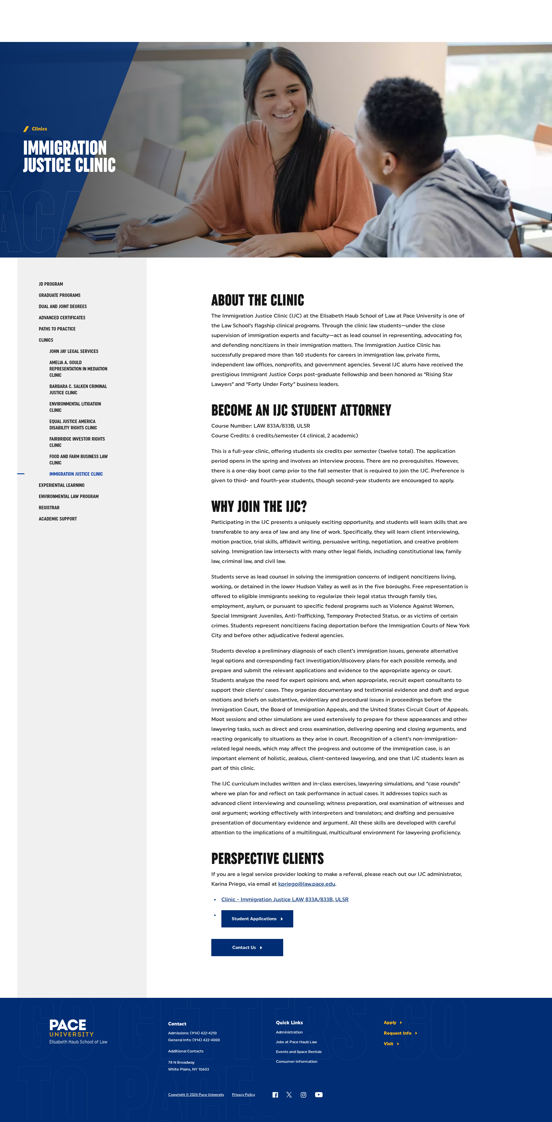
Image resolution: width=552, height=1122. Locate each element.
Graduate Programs (59, 295)
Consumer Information (296, 1061)
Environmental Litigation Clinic (75, 407)
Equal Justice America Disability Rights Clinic (73, 425)
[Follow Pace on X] (289, 1094)
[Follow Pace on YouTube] (319, 1094)
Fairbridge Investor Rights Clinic (77, 442)
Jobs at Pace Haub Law (296, 1042)
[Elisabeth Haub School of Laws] (93, 1032)
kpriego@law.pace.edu (306, 884)
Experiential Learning (62, 485)
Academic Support (58, 519)
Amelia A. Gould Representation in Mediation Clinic (78, 369)
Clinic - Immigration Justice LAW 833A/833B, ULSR (285, 899)
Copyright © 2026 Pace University (196, 1095)
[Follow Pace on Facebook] (275, 1094)
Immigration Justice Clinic (76, 474)
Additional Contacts (186, 1051)
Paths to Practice (57, 329)
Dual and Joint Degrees (63, 306)
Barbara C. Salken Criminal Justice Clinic (78, 389)
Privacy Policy (243, 1095)
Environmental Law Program (69, 496)
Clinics (39, 129)
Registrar (49, 507)
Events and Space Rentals (299, 1052)
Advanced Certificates (62, 317)
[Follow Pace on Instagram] (303, 1094)
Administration (289, 1032)
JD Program (51, 284)
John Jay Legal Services (73, 351)
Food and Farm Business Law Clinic (78, 460)
